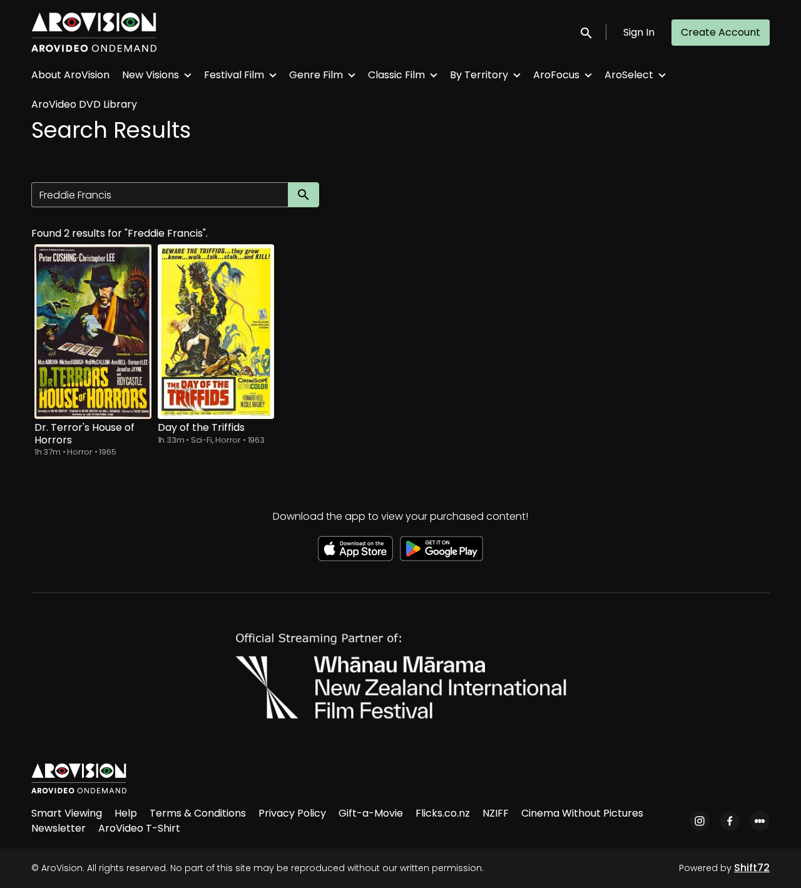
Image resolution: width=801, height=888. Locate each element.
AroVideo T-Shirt (139, 828)
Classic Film (396, 75)
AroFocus (556, 75)
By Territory (479, 75)
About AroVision (70, 75)
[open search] (587, 32)
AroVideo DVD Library (84, 104)
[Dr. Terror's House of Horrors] (92, 331)
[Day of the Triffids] (216, 331)
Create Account (720, 32)
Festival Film (234, 75)
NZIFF (495, 813)
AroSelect (629, 75)
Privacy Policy (292, 813)
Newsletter (58, 828)
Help (126, 813)
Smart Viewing (66, 813)
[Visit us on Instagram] (700, 821)
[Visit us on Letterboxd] (760, 821)
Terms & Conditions (198, 813)
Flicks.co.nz (443, 813)
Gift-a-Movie (371, 813)
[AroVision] (78, 778)
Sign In (639, 32)
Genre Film (316, 75)
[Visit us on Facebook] (730, 821)
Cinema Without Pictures (582, 813)
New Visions (150, 75)
